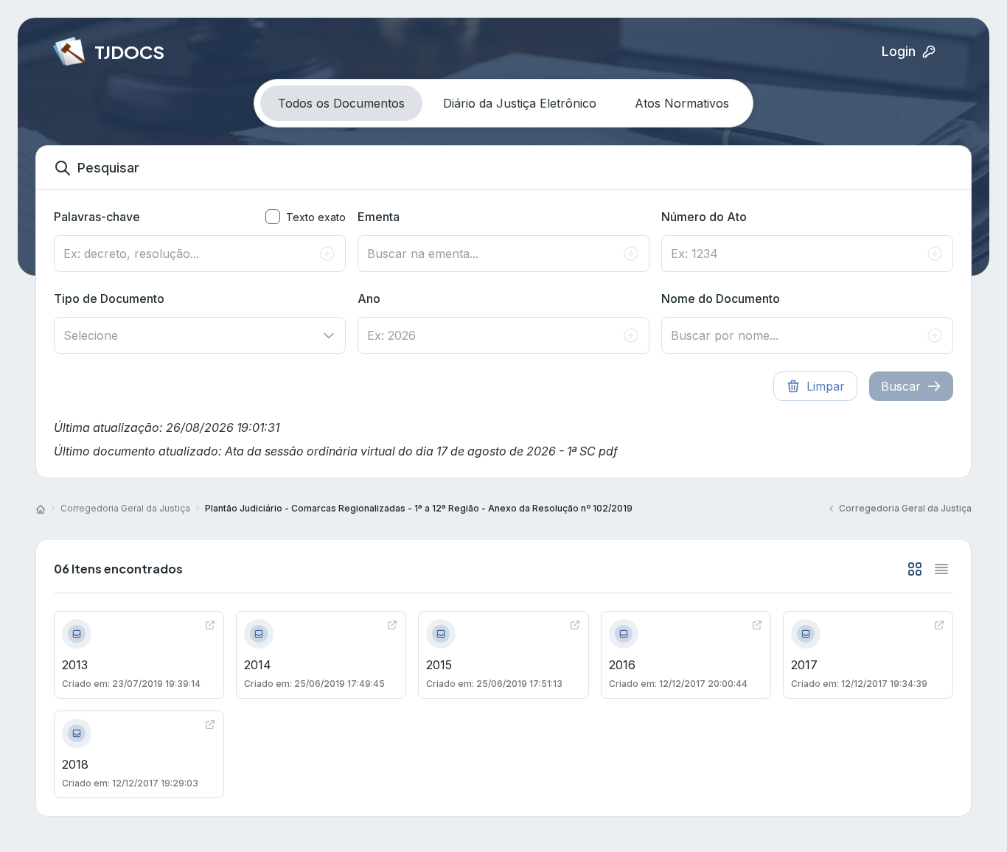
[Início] (40, 508)
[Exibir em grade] (915, 569)
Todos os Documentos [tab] (341, 103)
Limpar (825, 386)
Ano (369, 298)
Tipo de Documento (109, 298)
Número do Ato (704, 216)
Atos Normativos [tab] (682, 103)
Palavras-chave (97, 216)
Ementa (379, 216)
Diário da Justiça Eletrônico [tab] (519, 103)
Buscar (901, 386)
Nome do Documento (720, 298)
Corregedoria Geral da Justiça (125, 508)
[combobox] (200, 335)
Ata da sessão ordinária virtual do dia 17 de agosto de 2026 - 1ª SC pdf (421, 451)
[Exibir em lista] (941, 569)
